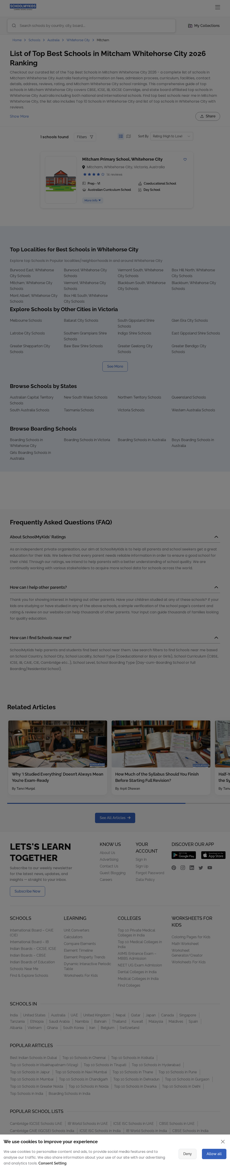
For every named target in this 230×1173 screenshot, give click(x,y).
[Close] (199, 527)
